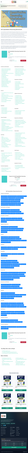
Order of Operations (18, 75)
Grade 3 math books (3, 430)
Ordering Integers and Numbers (19, 74)
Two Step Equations (4, 113)
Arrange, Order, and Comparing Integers (15, 211)
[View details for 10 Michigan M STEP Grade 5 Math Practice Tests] (21, 401)
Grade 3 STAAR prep (12, 430)
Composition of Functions (5, 169)
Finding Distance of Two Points (6, 119)
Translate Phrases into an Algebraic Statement (17, 228)
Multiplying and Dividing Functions (6, 171)
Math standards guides (12, 433)
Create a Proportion (18, 81)
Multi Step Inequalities (4, 255)
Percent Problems (4, 101)
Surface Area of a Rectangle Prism (19, 154)
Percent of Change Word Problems (6, 100)
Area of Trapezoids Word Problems (6, 144)
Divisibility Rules (4, 76)
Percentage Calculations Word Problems (7, 98)
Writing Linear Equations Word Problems (7, 130)
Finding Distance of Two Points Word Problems (7, 267)
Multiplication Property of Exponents (20, 121)
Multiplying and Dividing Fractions (21, 196)
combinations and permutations (5, 298)
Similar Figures (20, 218)
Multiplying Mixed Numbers (5, 83)
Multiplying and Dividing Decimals (15, 201)
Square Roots (17, 125)
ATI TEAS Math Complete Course (20, 361)
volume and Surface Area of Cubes (19, 311)
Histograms (12, 298)
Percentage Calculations (5, 97)
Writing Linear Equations (5, 129)
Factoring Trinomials (18, 136)
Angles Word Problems (23, 306)
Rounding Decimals (4, 84)
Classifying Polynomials (4, 272)
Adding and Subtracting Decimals (5, 201)
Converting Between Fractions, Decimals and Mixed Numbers (9, 203)
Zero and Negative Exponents (15, 286)
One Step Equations (3, 247)
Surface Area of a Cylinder (18, 153)
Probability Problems (4, 157)
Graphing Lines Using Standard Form (6, 128)
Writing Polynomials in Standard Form (20, 146)
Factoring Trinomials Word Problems (20, 137)
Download (23, 60)
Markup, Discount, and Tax (4, 240)
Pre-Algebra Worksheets (5, 363)
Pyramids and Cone (17, 152)
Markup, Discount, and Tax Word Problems (14, 240)
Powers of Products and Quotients (20, 123)
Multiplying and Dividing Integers (19, 73)
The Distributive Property (18, 102)
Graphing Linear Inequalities (5, 126)
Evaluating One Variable (18, 96)
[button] (1, 2)
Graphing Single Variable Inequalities (20, 110)
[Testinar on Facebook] (1, 425)
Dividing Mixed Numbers (5, 75)
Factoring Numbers (4, 77)
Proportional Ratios (17, 82)
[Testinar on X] (2, 425)
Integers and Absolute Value (19, 213)
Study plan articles (12, 435)
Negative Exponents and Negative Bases (20, 122)
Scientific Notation (17, 124)
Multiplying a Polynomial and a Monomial (20, 138)
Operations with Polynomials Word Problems (7, 279)
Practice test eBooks (3, 433)
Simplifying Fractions (4, 85)
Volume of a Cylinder (13, 313)
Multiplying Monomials (15, 274)
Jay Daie (17, 430)
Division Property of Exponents (16, 284)
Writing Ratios (17, 89)
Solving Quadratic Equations (19, 166)
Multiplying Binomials (18, 139)
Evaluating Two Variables (19, 230)
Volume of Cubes (3, 311)
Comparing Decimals (11, 199)
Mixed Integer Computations (11, 213)
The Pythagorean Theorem (4, 303)
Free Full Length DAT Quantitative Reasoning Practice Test (10, 353)
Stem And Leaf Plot (4, 158)
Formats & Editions (14, 342)
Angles (18, 306)
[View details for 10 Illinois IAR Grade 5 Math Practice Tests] (7, 401)
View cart (2, 435)
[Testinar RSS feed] (5, 425)
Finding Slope (3, 260)
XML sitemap (17, 435)
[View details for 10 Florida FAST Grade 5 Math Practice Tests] (21, 383)
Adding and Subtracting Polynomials (6, 274)
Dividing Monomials (18, 135)
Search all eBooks (14, 447)
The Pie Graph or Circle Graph (6, 159)
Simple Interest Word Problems (19, 87)
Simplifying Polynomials (18, 145)
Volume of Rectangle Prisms (19, 159)
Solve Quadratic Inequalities (19, 165)
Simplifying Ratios (17, 88)
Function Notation (4, 170)
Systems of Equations (4, 112)
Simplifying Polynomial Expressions (5, 228)
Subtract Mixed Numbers (5, 86)
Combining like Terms (18, 95)
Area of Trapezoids (4, 143)
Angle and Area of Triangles (12, 303)
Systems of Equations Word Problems (7, 111)
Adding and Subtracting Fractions (12, 196)
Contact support (18, 433)
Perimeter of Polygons (5, 145)
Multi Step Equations (16, 247)
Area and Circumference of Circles (6, 140)
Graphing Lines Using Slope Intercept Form (7, 127)
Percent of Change (4, 99)
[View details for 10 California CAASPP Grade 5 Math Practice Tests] (7, 383)
